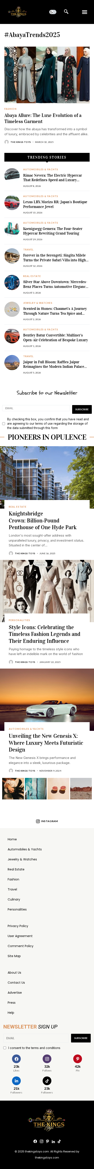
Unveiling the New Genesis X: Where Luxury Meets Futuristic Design (46, 743)
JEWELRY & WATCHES (37, 303)
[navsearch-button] (66, 12)
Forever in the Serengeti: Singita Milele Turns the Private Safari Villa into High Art (54, 260)
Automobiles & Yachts (25, 849)
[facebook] (35, 1141)
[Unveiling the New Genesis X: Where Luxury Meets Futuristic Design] (47, 700)
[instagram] (41, 1141)
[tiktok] (59, 1141)
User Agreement (20, 936)
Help (11, 1012)
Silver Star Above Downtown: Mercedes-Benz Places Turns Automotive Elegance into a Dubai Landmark (55, 287)
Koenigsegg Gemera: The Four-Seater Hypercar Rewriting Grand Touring (52, 231)
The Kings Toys (20, 142)
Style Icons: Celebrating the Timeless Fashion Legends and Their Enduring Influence (44, 634)
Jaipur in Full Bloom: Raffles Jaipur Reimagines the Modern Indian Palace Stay (53, 367)
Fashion (13, 879)
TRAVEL (28, 249)
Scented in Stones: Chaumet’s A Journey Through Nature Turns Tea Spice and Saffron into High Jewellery (55, 313)
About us (14, 972)
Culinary (14, 899)
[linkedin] (53, 1141)
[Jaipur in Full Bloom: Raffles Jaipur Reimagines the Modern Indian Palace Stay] (12, 362)
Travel (12, 889)
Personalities (17, 909)
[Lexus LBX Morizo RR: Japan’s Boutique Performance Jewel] (12, 202)
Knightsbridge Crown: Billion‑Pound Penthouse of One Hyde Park (43, 520)
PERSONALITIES (19, 620)
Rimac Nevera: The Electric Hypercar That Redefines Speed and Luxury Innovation (52, 180)
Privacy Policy (18, 926)
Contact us (16, 982)
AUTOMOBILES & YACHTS (40, 169)
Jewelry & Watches (22, 859)
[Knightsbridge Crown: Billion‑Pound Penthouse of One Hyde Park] (47, 477)
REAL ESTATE (32, 276)
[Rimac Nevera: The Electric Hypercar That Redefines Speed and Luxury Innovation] (12, 175)
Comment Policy (20, 946)
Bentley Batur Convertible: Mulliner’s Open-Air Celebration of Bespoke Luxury (55, 337)
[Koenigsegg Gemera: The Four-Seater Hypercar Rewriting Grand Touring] (12, 229)
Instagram (49, 821)
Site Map (14, 956)
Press (12, 1002)
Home (12, 839)
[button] (84, 12)
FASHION (10, 109)
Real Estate (16, 869)
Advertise (15, 992)
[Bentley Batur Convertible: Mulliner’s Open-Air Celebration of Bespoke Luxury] (12, 335)
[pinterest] (47, 1141)
